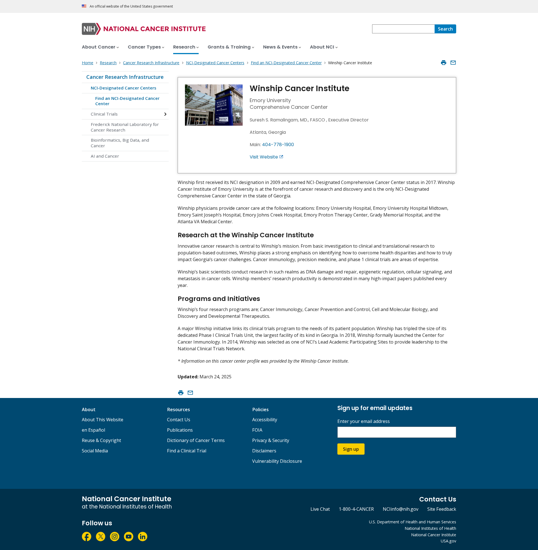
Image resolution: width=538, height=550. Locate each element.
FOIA (257, 430)
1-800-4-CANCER (356, 509)
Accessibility (264, 419)
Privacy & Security (270, 440)
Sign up (351, 449)
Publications (180, 430)
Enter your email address (363, 421)
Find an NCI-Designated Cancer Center (127, 101)
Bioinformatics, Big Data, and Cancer (120, 142)
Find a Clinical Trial (186, 451)
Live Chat (320, 509)
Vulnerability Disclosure (277, 461)
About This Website (102, 419)
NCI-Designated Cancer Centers (123, 88)
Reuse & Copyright (101, 440)
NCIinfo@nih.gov (400, 509)
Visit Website (264, 157)
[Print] (443, 62)
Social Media (95, 451)
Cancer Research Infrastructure (125, 76)
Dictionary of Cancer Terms (196, 440)
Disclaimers (264, 451)
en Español (93, 430)
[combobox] (403, 28)
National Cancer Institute (433, 534)
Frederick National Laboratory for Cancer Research (125, 127)
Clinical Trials (104, 114)
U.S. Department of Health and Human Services (412, 521)
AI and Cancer (105, 156)
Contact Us (178, 419)
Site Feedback (441, 509)
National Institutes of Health (430, 528)
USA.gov (448, 541)
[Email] (453, 62)
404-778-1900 (278, 144)
